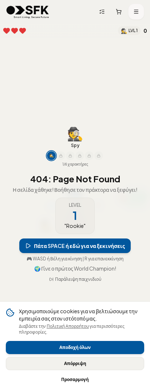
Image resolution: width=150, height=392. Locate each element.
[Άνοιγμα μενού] (136, 12)
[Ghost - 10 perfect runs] (70, 147)
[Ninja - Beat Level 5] (60, 147)
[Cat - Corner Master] (89, 147)
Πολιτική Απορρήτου (68, 326)
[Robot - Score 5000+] (79, 147)
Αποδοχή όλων (75, 347)
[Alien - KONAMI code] (98, 147)
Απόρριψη (75, 363)
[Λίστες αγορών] (102, 11)
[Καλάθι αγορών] (118, 11)
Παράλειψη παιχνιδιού (78, 287)
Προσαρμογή (75, 379)
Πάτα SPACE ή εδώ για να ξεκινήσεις (79, 237)
